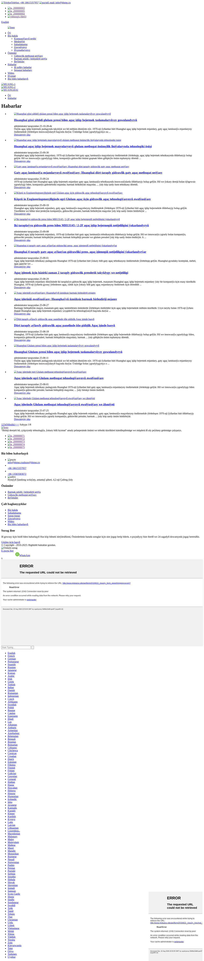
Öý (9, 33)
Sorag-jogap (14, 515)
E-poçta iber (7, 550)
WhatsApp (24, 555)
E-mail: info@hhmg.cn (59, 2)
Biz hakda (13, 35)
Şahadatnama (20, 44)
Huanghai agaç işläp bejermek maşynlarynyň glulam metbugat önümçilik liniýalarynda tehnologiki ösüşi (83, 146)
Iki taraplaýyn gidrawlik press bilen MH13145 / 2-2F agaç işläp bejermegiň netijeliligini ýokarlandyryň (81, 225)
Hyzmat (12, 76)
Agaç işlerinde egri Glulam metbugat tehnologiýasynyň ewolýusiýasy (59, 378)
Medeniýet (19, 41)
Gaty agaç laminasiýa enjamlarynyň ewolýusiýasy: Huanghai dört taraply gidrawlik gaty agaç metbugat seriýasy (88, 172)
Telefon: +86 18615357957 (25, 2)
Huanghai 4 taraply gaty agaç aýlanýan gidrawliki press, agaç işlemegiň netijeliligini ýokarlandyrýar (80, 251)
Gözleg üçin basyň (10, 542)
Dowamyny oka (22, 134)
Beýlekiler (19, 61)
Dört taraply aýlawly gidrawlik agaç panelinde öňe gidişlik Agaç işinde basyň (64, 325)
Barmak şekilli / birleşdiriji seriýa (30, 58)
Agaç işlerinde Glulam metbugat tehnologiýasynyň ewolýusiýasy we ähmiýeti (64, 404)
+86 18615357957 (17, 468)
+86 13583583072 (17, 474)
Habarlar (12, 64)
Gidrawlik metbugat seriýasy (28, 55)
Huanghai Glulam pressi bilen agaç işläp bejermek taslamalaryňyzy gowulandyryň (68, 351)
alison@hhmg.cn (31, 462)
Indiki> (12, 424)
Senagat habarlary (23, 70)
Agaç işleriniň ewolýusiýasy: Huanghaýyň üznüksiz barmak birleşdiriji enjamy (65, 299)
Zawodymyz (20, 47)
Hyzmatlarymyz (22, 50)
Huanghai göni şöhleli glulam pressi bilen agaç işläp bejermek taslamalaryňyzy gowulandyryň (75, 120)
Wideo (11, 73)
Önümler (12, 53)
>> (17, 424)
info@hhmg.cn (15, 462)
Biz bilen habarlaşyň (18, 78)
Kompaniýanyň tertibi (25, 38)
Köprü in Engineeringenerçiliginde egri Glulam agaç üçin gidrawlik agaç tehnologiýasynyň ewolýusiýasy (82, 199)
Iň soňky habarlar (23, 67)
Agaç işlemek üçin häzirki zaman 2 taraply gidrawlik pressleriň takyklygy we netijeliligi (71, 272)
